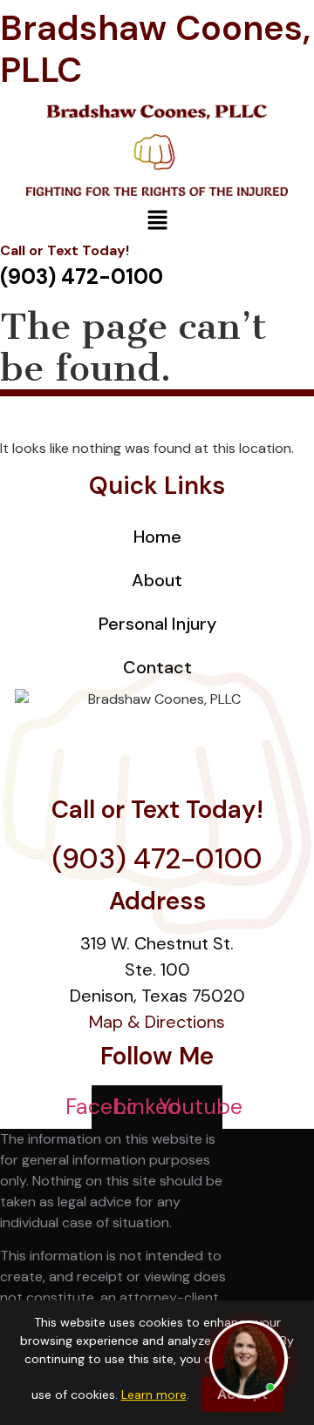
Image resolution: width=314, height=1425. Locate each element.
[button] (157, 221)
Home (157, 536)
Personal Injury (157, 623)
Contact (157, 667)
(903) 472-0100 (157, 859)
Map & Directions (157, 1021)
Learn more (154, 1394)
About (157, 580)
